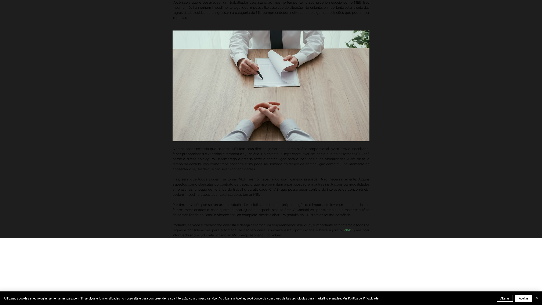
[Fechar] (536, 298)
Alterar (504, 298)
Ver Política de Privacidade (361, 298)
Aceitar (523, 298)
